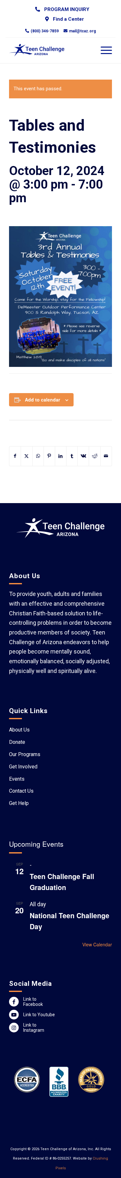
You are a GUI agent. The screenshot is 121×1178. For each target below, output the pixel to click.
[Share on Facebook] (15, 456)
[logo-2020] (50, 50)
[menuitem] (62, 9)
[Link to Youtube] (14, 1014)
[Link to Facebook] (14, 1002)
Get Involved (23, 767)
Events (17, 779)
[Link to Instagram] (14, 1027)
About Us (19, 730)
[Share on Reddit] (94, 456)
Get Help (19, 803)
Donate (17, 742)
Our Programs (24, 754)
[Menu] (103, 50)
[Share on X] (26, 456)
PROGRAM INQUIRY (65, 9)
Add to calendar (42, 399)
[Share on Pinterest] (49, 456)
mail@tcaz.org (82, 30)
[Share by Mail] (106, 456)
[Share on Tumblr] (71, 456)
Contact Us (21, 791)
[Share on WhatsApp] (38, 456)
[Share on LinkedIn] (60, 456)
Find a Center (67, 19)
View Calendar (97, 944)
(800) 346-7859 (45, 30)
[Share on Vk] (83, 456)
